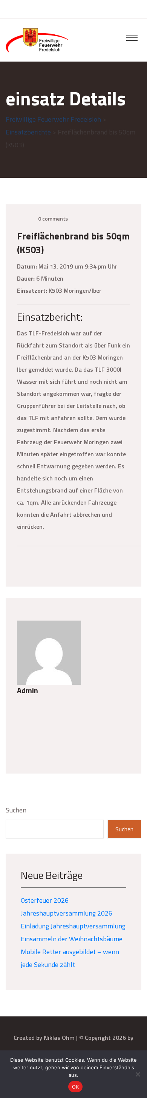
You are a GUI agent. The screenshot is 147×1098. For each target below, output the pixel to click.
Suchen (16, 810)
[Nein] (137, 1074)
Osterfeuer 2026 (45, 900)
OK (75, 1087)
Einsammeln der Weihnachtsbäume (71, 939)
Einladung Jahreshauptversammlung (73, 926)
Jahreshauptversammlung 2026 (66, 913)
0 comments (53, 218)
